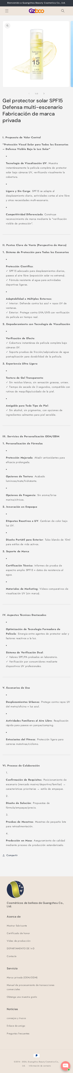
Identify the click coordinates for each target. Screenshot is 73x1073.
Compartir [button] (12, 855)
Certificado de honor (18, 933)
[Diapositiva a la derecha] (44, 93)
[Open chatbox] (65, 1066)
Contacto (12, 956)
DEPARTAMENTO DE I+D (20, 948)
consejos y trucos (16, 1018)
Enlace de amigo (16, 1025)
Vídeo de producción (18, 941)
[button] (7, 11)
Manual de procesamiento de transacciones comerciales (30, 987)
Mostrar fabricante (17, 925)
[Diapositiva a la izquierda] (29, 93)
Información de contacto (40, 1065)
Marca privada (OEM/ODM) (22, 977)
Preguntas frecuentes (18, 1033)
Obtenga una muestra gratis (22, 997)
